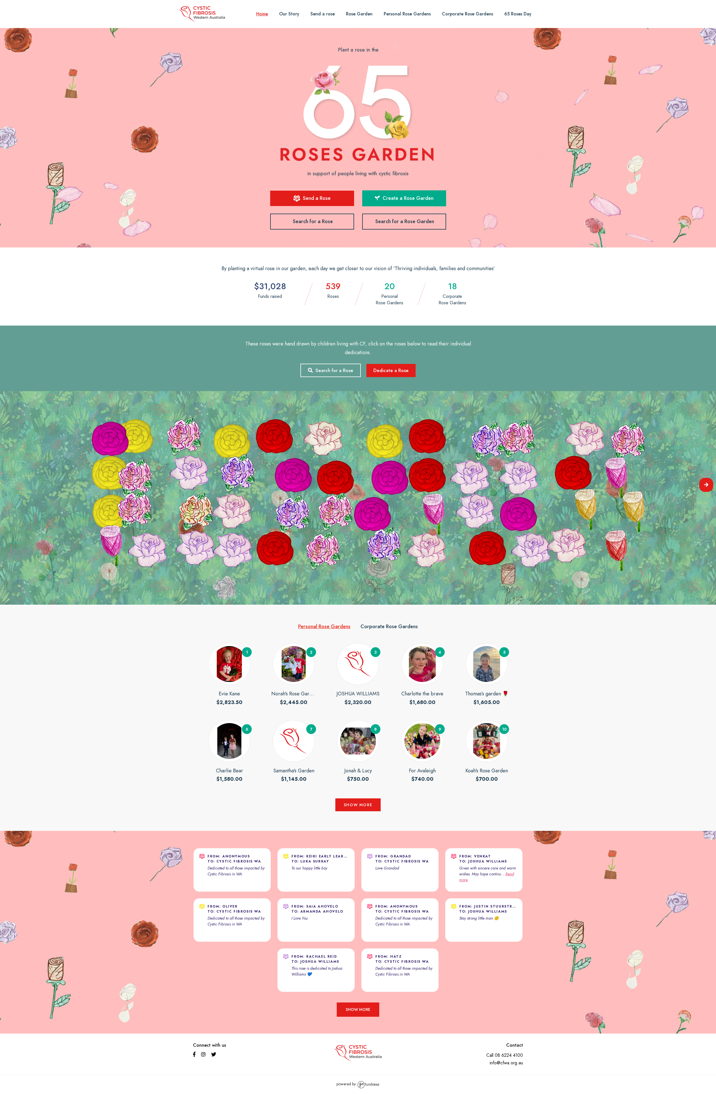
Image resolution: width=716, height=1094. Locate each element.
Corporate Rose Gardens (467, 14)
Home (262, 14)
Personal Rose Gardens (407, 14)
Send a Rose (316, 198)
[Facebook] (195, 1054)
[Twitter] (214, 1054)
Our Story (289, 14)
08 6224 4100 (509, 1055)
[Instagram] (204, 1054)
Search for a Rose (313, 221)
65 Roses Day (517, 14)
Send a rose (322, 14)
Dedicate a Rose (391, 370)
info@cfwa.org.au (506, 1063)
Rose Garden (359, 14)
